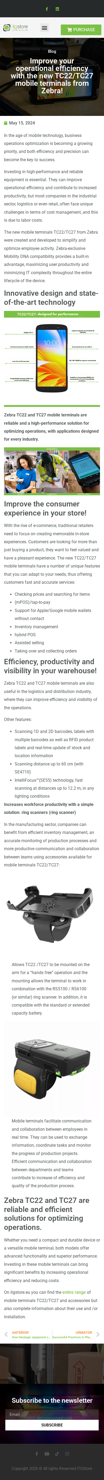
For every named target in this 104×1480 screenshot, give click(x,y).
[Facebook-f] (47, 9)
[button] (44, 27)
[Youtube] (47, 1454)
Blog (52, 51)
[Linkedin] (57, 9)
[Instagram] (67, 1454)
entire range (74, 1292)
